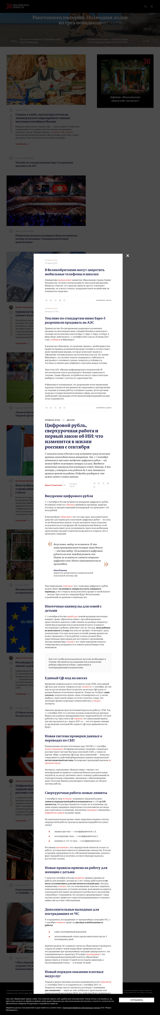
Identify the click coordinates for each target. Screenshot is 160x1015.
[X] (55, 300)
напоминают (62, 848)
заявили (78, 719)
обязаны (70, 505)
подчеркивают (93, 955)
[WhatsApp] (64, 300)
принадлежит (65, 280)
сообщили (55, 340)
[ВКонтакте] (46, 300)
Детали (71, 420)
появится (60, 923)
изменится (105, 982)
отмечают (68, 586)
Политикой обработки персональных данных (81, 1008)
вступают (67, 799)
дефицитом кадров (54, 813)
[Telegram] (59, 300)
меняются (79, 878)
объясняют (65, 517)
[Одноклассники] (51, 300)
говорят (96, 701)
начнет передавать (54, 749)
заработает (72, 617)
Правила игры (51, 260)
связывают (92, 810)
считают (70, 642)
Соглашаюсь (136, 1000)
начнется (86, 687)
